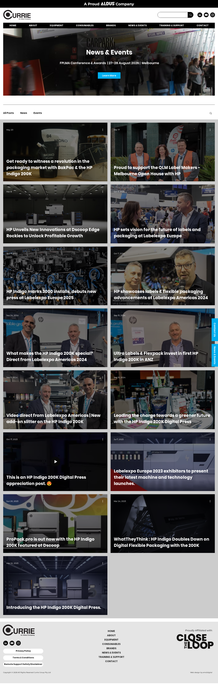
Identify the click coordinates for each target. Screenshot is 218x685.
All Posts (8, 113)
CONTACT (111, 661)
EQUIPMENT (111, 639)
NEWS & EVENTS (111, 652)
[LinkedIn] (199, 14)
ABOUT (111, 635)
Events (38, 113)
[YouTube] (206, 14)
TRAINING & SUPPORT (111, 657)
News (23, 113)
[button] (215, 329)
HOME (111, 631)
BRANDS (111, 648)
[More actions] (104, 130)
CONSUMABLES (111, 644)
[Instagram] (212, 14)
